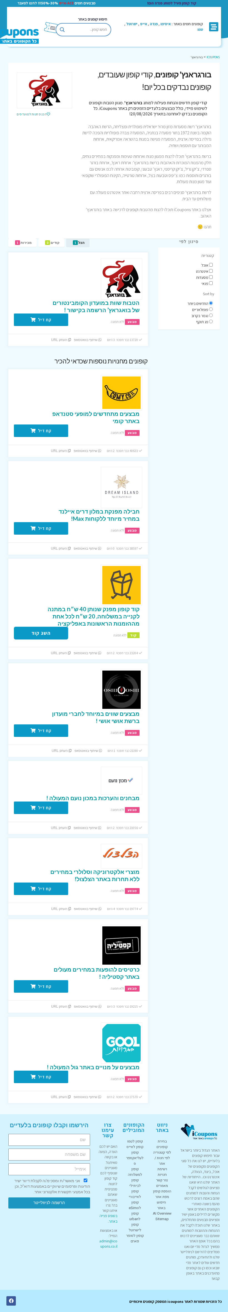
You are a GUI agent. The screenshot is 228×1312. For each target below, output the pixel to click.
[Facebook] (11, 1301)
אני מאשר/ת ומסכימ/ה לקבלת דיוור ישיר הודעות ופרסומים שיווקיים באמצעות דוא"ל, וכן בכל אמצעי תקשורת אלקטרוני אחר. (52, 1186)
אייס (143, 23)
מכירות (24, 243)
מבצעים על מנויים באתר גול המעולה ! (93, 1067)
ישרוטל (131, 23)
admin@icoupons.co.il (108, 1243)
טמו (200, 29)
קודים (53, 243)
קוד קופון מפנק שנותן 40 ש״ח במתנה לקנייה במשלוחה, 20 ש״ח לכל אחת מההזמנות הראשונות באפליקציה (94, 616)
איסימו (165, 23)
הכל (80, 243)
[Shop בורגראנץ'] (44, 90)
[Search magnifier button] (62, 30)
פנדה (154, 23)
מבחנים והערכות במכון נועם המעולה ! (93, 798)
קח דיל (44, 320)
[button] (213, 26)
